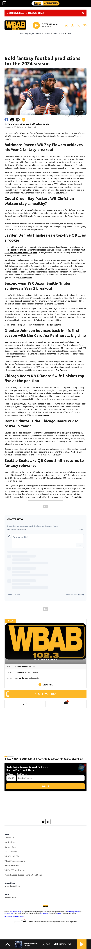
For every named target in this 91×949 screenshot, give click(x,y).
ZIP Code (9, 774)
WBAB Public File (12, 856)
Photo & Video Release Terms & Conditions (23, 875)
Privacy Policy (9, 913)
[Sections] (4, 3)
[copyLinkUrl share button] (23, 120)
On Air (38, 34)
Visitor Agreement (73, 912)
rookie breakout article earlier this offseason (25, 250)
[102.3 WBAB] (45, 3)
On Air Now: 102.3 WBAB (45, 659)
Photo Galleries (58, 34)
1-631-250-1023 (46, 694)
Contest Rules (10, 847)
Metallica (46, 26)
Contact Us (9, 838)
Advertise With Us (12, 886)
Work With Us (10, 842)
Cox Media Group (15, 912)
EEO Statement (11, 852)
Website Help (10, 897)
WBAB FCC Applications (15, 861)
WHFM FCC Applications (15, 870)
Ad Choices (44, 913)
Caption (79, 112)
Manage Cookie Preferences (14, 916)
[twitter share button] (12, 120)
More (69, 34)
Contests (47, 34)
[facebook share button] (6, 120)
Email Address (22, 774)
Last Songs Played (27, 34)
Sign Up (45, 786)
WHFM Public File (12, 865)
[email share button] (18, 120)
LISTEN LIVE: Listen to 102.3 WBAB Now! (25, 13)
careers (59, 913)
